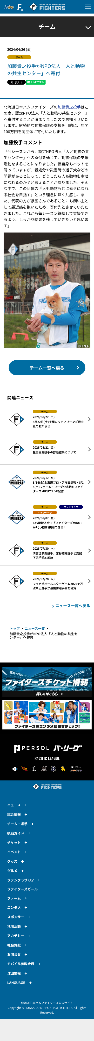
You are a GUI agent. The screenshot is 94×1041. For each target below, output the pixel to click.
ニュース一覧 (35, 628)
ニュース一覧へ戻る (72, 605)
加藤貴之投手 (69, 107)
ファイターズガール (22, 889)
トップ (15, 628)
